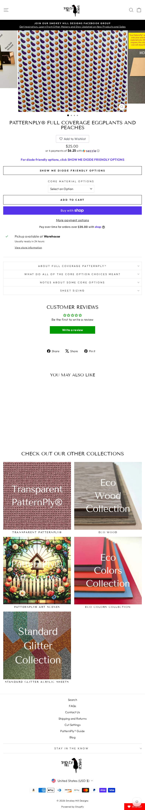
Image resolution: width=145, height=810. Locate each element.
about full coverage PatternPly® (72, 265)
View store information (28, 247)
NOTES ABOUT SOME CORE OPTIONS (72, 282)
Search (72, 700)
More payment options (72, 220)
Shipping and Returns (72, 718)
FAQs (72, 706)
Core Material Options (71, 181)
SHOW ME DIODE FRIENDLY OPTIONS (72, 170)
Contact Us (72, 712)
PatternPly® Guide (72, 731)
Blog (72, 737)
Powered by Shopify (72, 806)
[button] (72, 151)
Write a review (72, 330)
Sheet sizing (72, 290)
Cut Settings (72, 725)
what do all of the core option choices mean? (72, 274)
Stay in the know (71, 748)
